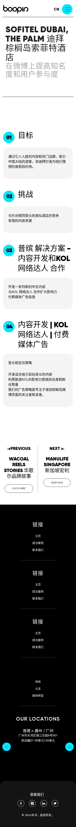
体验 (38, 681)
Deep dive (57, 482)
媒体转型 (37, 695)
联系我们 (37, 549)
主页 (38, 536)
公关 (38, 688)
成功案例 (37, 543)
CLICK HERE (18, 488)
